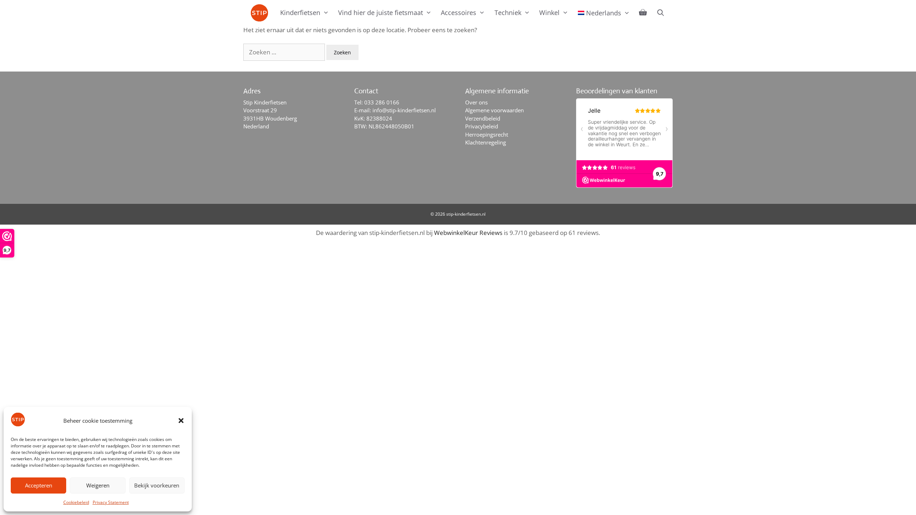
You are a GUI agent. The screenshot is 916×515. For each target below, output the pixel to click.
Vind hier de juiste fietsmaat (380, 12)
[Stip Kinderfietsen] (261, 12)
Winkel (549, 12)
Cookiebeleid (76, 502)
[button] (181, 420)
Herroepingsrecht (486, 134)
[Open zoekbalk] (660, 12)
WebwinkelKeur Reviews (468, 233)
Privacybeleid (481, 126)
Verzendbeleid (482, 118)
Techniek (507, 12)
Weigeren (97, 485)
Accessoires (458, 12)
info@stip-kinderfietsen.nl (404, 110)
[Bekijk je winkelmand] (643, 12)
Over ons (476, 102)
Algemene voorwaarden (494, 110)
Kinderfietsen (300, 12)
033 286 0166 (381, 102)
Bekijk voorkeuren (156, 485)
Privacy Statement (111, 502)
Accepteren (38, 485)
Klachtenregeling (485, 142)
